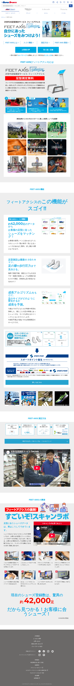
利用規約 (37, 660)
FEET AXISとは (11, 43)
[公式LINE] (44, 655)
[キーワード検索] (71, 5)
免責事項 (37, 665)
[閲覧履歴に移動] (61, 2)
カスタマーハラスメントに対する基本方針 (36, 670)
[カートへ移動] (68, 2)
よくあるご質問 (37, 638)
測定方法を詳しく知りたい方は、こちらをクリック (37, 441)
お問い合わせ (37, 641)
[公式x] (39, 651)
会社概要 (37, 675)
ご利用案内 (37, 636)
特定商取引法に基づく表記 (37, 662)
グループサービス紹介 (37, 646)
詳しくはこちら (37, 382)
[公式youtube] (52, 651)
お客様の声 (26, 50)
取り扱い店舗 (48, 50)
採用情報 (36, 678)
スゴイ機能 (28, 43)
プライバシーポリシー (36, 667)
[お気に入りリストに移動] (64, 2)
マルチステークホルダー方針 (37, 673)
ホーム (3, 17)
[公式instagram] (48, 651)
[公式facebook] (44, 651)
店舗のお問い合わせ (36, 643)
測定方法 (44, 43)
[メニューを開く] (71, 2)
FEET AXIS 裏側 (61, 43)
